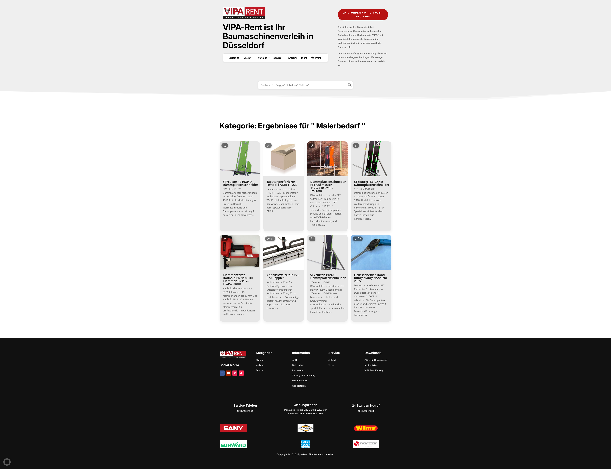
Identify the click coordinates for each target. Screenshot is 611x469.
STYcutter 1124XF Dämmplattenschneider (328, 276)
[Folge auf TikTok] (241, 373)
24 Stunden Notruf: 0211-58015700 (363, 14)
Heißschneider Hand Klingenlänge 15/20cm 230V (370, 278)
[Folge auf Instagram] (234, 373)
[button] (7, 462)
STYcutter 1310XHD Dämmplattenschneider (240, 183)
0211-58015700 (245, 411)
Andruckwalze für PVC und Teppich (283, 276)
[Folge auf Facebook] (222, 373)
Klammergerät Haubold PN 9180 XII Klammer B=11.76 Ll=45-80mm (238, 279)
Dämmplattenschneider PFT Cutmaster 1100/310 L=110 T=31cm (328, 186)
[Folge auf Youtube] (228, 373)
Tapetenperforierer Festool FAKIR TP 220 (282, 183)
